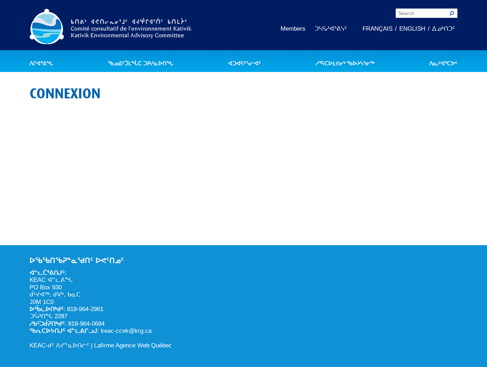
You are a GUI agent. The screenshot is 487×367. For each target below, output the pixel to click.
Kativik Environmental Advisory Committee (110, 28)
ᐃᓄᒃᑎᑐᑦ (443, 28)
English (412, 28)
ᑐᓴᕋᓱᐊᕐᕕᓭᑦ (330, 28)
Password (175, 154)
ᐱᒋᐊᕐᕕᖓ (41, 63)
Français (378, 28)
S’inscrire (285, 206)
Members (293, 28)
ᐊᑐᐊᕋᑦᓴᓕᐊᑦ (244, 63)
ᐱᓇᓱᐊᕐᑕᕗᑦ (443, 63)
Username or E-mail (187, 124)
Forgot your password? (244, 227)
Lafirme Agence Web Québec (133, 345)
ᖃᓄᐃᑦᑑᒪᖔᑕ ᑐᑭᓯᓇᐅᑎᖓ (140, 63)
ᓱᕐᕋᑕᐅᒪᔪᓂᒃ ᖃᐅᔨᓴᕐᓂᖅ (345, 63)
